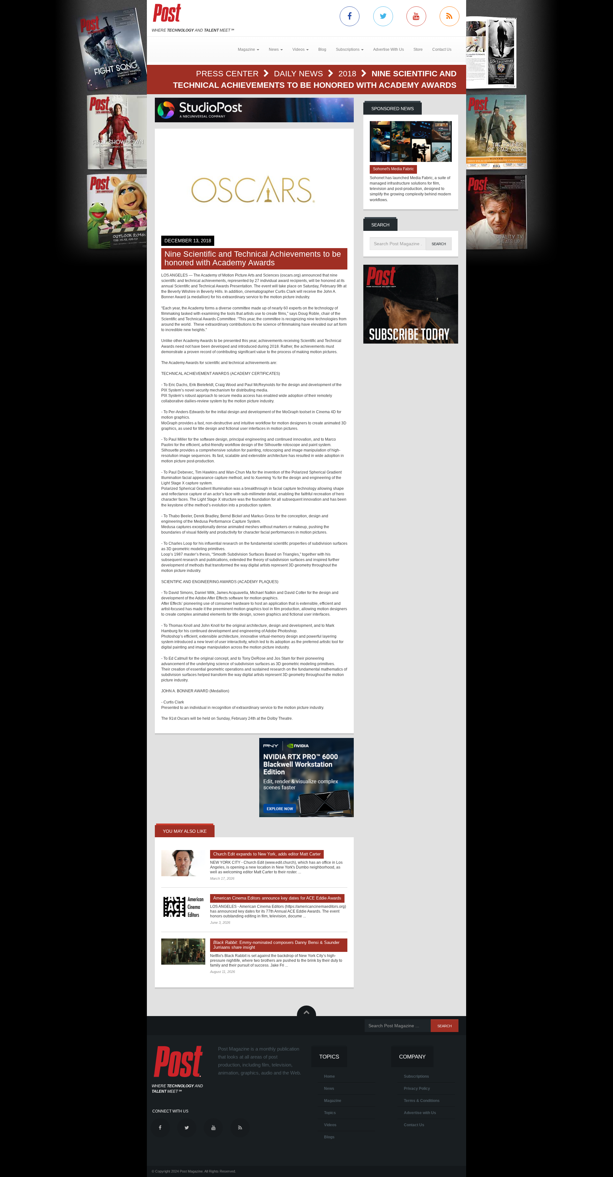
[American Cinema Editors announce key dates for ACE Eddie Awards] (183, 907)
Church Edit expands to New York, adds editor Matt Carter (267, 854)
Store (418, 49)
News (329, 1088)
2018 (348, 73)
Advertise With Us (388, 49)
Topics (330, 1113)
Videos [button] (299, 49)
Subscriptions (416, 1076)
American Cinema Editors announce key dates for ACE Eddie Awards (277, 898)
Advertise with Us (420, 1113)
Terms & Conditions (422, 1100)
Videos (330, 1125)
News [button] (274, 49)
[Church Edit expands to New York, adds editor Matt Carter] (183, 863)
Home (329, 1076)
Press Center (228, 73)
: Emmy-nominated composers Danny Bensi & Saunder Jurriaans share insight (276, 945)
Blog (322, 49)
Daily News (299, 73)
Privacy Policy (417, 1088)
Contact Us (441, 49)
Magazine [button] (247, 49)
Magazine (332, 1100)
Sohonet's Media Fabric (393, 169)
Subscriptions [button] (348, 49)
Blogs (329, 1137)
